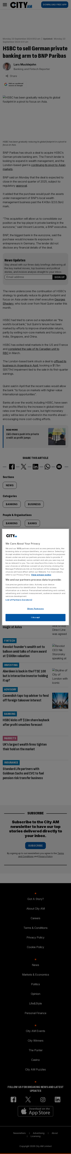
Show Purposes (35, 608)
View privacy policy (41, 575)
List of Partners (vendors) (19, 600)
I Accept (35, 617)
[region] (35, 577)
